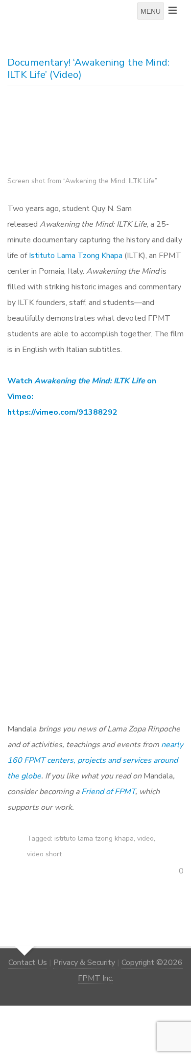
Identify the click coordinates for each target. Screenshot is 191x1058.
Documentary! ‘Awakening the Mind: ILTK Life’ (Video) (88, 68)
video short (44, 854)
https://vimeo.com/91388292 (62, 412)
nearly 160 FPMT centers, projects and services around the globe (95, 760)
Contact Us (27, 962)
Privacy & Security (84, 962)
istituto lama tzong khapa (94, 838)
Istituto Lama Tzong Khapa (75, 255)
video (145, 838)
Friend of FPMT (108, 791)
